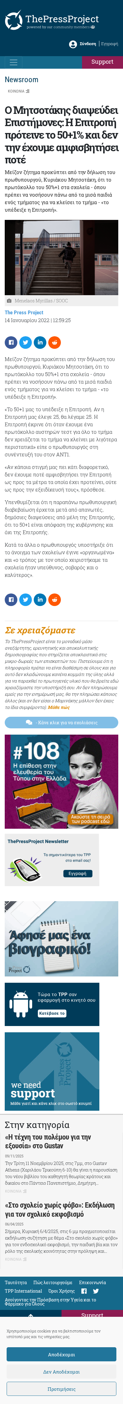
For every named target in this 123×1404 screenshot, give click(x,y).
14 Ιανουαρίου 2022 (27, 320)
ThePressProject (62, 19)
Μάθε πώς (58, 707)
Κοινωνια (16, 91)
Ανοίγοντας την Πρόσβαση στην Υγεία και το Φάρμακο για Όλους (50, 1302)
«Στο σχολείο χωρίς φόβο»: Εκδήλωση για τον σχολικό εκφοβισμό (59, 1210)
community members (72, 26)
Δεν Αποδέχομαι (61, 1372)
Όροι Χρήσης (62, 1291)
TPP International (23, 1291)
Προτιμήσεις (62, 1389)
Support (102, 61)
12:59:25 (62, 320)
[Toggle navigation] (13, 62)
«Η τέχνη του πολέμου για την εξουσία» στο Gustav (48, 1142)
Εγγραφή (109, 43)
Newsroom (21, 79)
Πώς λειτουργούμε (53, 1282)
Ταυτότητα (16, 1282)
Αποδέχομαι (61, 1354)
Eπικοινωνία (92, 1282)
